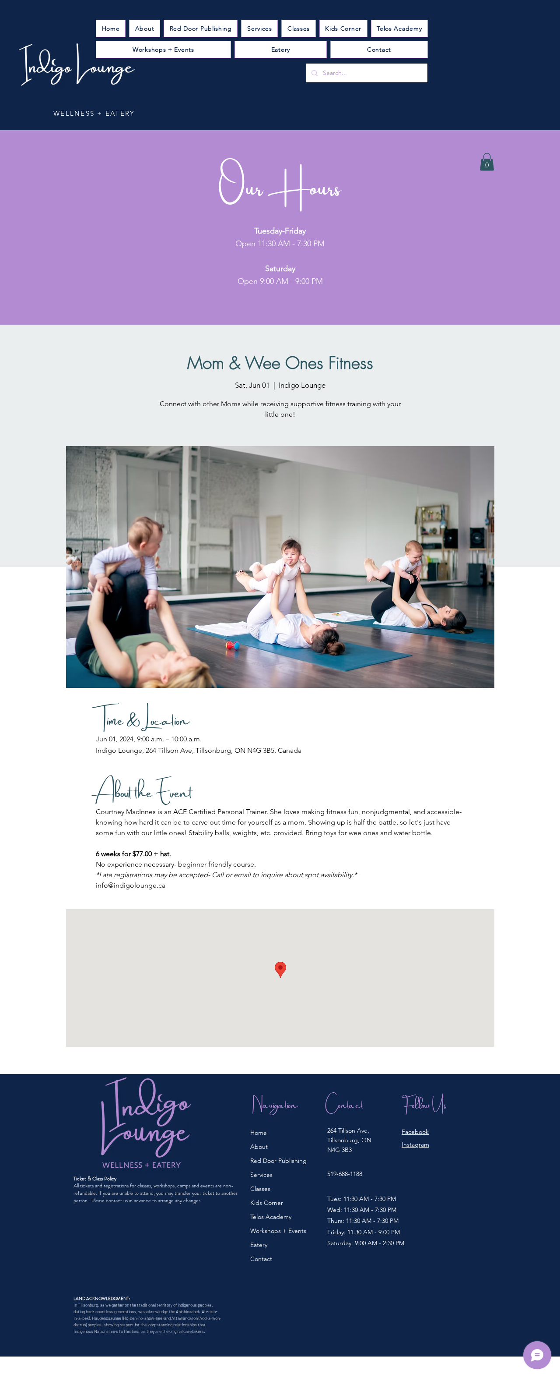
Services (261, 1175)
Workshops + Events (278, 1231)
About (259, 1147)
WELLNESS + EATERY (94, 113)
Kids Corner (266, 1203)
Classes (260, 1189)
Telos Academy (270, 1217)
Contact (261, 1259)
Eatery (258, 1245)
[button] (259, 28)
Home (258, 1133)
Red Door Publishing (278, 1161)
